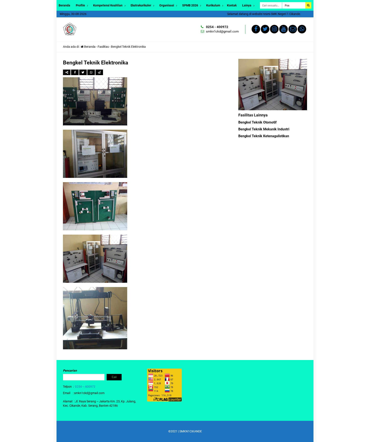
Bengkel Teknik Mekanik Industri (263, 129)
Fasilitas (103, 46)
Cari (114, 377)
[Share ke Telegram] (99, 72)
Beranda (64, 5)
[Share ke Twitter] (83, 72)
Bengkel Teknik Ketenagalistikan (263, 136)
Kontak (232, 5)
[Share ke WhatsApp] (91, 72)
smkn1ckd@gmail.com (222, 31)
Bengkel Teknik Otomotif (257, 122)
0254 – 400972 (85, 386)
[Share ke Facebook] (75, 72)
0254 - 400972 (217, 27)
